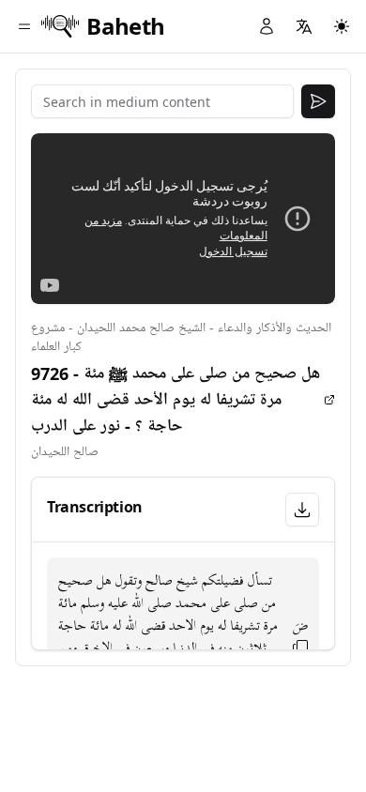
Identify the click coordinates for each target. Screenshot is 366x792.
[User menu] (266, 26)
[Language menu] (304, 26)
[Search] (318, 101)
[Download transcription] (302, 509)
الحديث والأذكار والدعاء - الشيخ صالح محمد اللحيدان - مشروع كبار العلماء (181, 337)
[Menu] (24, 26)
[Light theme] (341, 26)
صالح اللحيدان (65, 452)
